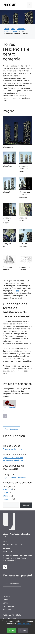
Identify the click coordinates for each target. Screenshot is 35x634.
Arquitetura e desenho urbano (14, 449)
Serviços (6, 603)
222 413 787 (8, 551)
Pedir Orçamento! (12, 584)
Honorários (7, 609)
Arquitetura (7, 489)
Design (5, 493)
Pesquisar (26, 505)
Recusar (23, 630)
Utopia (6, 29)
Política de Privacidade (12, 615)
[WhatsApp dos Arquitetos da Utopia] (6, 567)
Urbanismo (21, 29)
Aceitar (11, 630)
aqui (17, 291)
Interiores (6, 496)
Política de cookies (24, 624)
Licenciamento (8, 606)
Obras (13, 29)
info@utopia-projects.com (13, 544)
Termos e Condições (11, 618)
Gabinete (6, 596)
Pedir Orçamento (11, 429)
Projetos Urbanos (11, 31)
